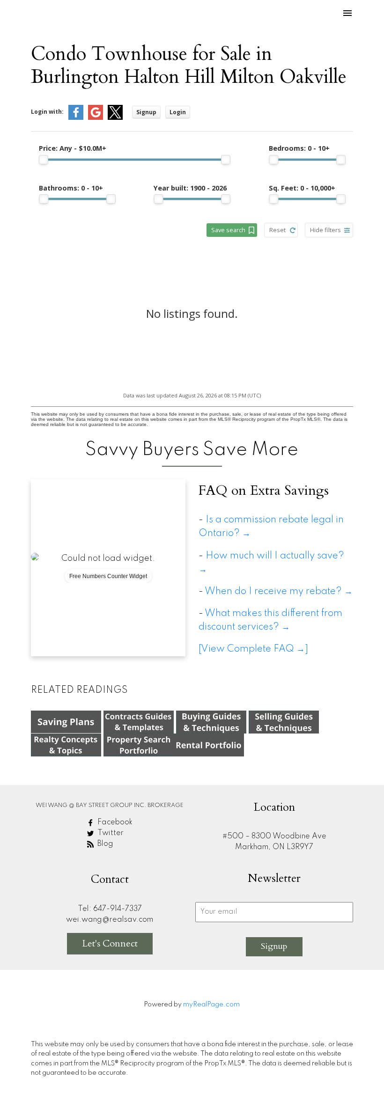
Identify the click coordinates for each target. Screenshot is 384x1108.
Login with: (47, 112)
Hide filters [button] (325, 230)
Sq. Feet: (302, 187)
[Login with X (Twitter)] (115, 118)
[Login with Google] (95, 118)
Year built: (190, 187)
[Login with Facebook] (75, 118)
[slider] (43, 159)
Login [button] (178, 112)
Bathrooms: (71, 187)
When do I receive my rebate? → (279, 591)
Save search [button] (228, 230)
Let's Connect (110, 943)
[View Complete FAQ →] (253, 649)
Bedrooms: (299, 148)
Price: (72, 148)
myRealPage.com (211, 1004)
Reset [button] (277, 230)
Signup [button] (146, 112)
